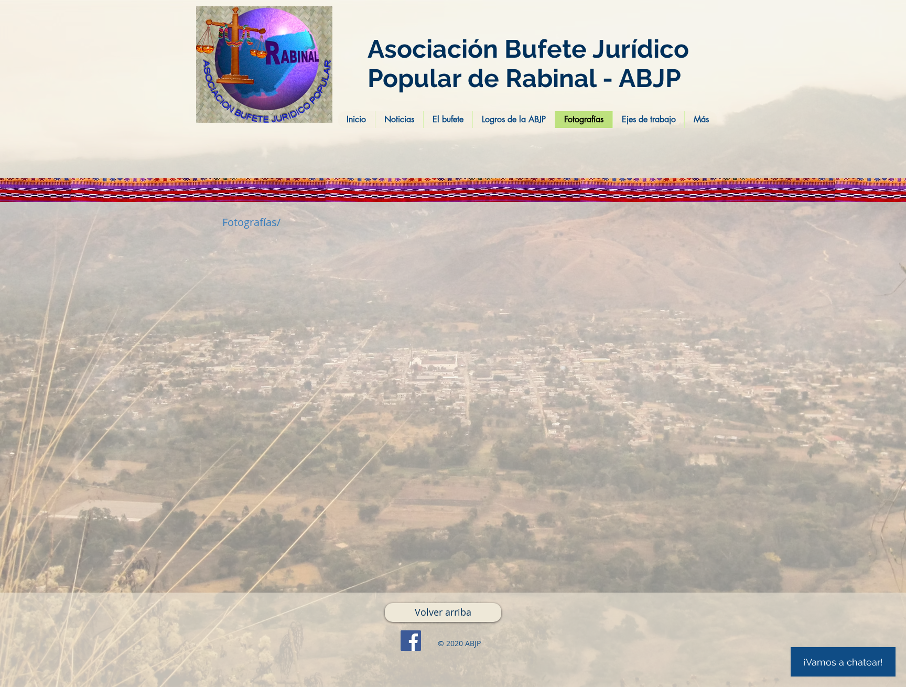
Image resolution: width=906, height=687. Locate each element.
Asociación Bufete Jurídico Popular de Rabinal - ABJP (528, 63)
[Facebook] (411, 640)
